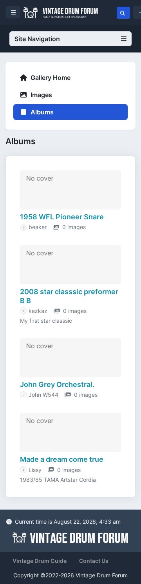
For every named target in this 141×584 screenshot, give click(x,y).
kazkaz (38, 310)
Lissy (35, 469)
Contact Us (93, 560)
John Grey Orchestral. (57, 384)
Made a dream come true (61, 459)
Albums (41, 112)
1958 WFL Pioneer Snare (62, 217)
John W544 (43, 394)
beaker (38, 227)
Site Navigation (37, 39)
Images (40, 95)
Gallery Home (49, 77)
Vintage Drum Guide (40, 560)
